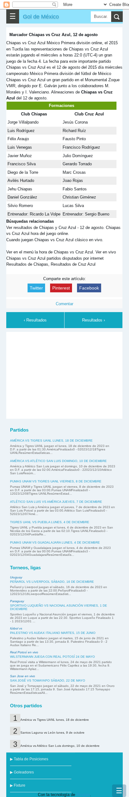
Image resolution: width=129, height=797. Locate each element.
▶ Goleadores (22, 772)
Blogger (83, 794)
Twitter (36, 287)
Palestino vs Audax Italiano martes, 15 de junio (52, 633)
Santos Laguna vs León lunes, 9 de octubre (52, 732)
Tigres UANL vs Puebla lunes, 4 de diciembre (49, 522)
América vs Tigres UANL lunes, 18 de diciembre (51, 440)
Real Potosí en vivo (24, 652)
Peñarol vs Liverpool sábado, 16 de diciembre (52, 581)
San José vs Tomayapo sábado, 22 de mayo (47, 680)
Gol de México (41, 16)
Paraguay (17, 601)
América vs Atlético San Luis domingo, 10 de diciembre (58, 461)
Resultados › (93, 320)
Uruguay (16, 577)
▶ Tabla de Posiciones (29, 759)
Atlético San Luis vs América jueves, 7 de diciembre (56, 501)
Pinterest (61, 287)
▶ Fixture (17, 785)
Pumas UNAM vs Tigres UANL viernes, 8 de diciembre (55, 481)
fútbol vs (16, 628)
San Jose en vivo (22, 676)
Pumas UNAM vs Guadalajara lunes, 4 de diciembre (55, 542)
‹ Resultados (35, 320)
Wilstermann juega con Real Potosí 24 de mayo (52, 656)
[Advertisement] (64, 374)
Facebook (89, 287)
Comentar (64, 303)
